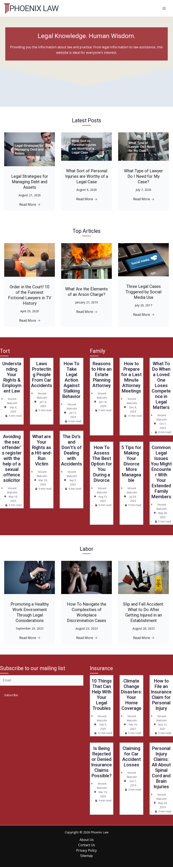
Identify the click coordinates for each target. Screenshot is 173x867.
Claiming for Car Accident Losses (131, 756)
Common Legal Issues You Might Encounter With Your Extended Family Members (161, 472)
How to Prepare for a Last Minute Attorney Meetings (131, 377)
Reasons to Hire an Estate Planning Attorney (101, 374)
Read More (27, 204)
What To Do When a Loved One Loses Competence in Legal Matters (161, 385)
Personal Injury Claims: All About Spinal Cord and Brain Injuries (161, 767)
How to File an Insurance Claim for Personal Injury (161, 694)
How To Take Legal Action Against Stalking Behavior (71, 380)
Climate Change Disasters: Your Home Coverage (131, 694)
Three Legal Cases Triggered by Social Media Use (143, 292)
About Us (87, 839)
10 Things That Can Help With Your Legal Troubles (101, 694)
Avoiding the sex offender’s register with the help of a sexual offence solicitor (12, 458)
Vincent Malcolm (12, 401)
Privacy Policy (86, 850)
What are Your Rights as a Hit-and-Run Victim (41, 450)
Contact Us (86, 845)
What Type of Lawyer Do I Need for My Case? (143, 176)
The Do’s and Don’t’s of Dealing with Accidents (71, 450)
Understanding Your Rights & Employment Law (12, 377)
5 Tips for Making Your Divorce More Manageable (131, 464)
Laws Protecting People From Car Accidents (41, 374)
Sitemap (86, 855)
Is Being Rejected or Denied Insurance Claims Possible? (101, 762)
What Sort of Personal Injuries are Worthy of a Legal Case (86, 176)
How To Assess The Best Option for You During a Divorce (101, 464)
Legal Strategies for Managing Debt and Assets (29, 182)
